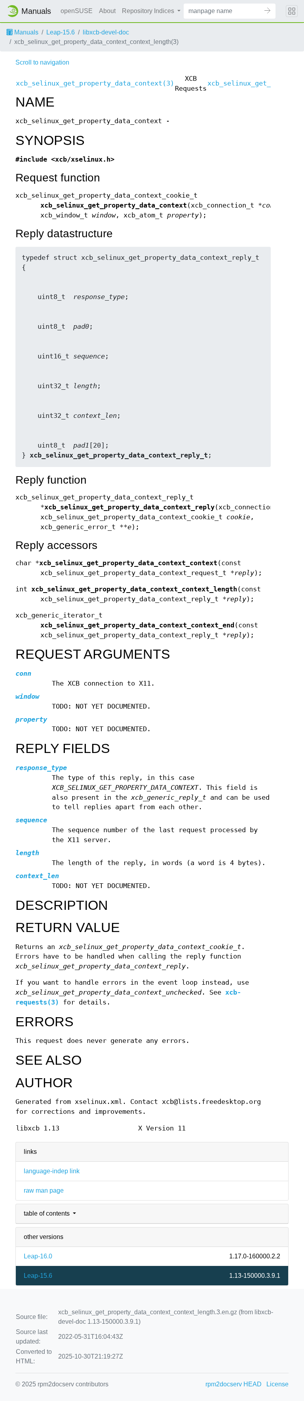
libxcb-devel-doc (106, 32)
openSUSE (77, 11)
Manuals (25, 32)
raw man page (44, 1190)
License (277, 1384)
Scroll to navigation (42, 62)
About (107, 11)
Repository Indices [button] (149, 11)
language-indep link (52, 1171)
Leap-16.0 (38, 1256)
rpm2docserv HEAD (233, 1384)
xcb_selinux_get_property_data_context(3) (95, 83)
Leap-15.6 (60, 32)
